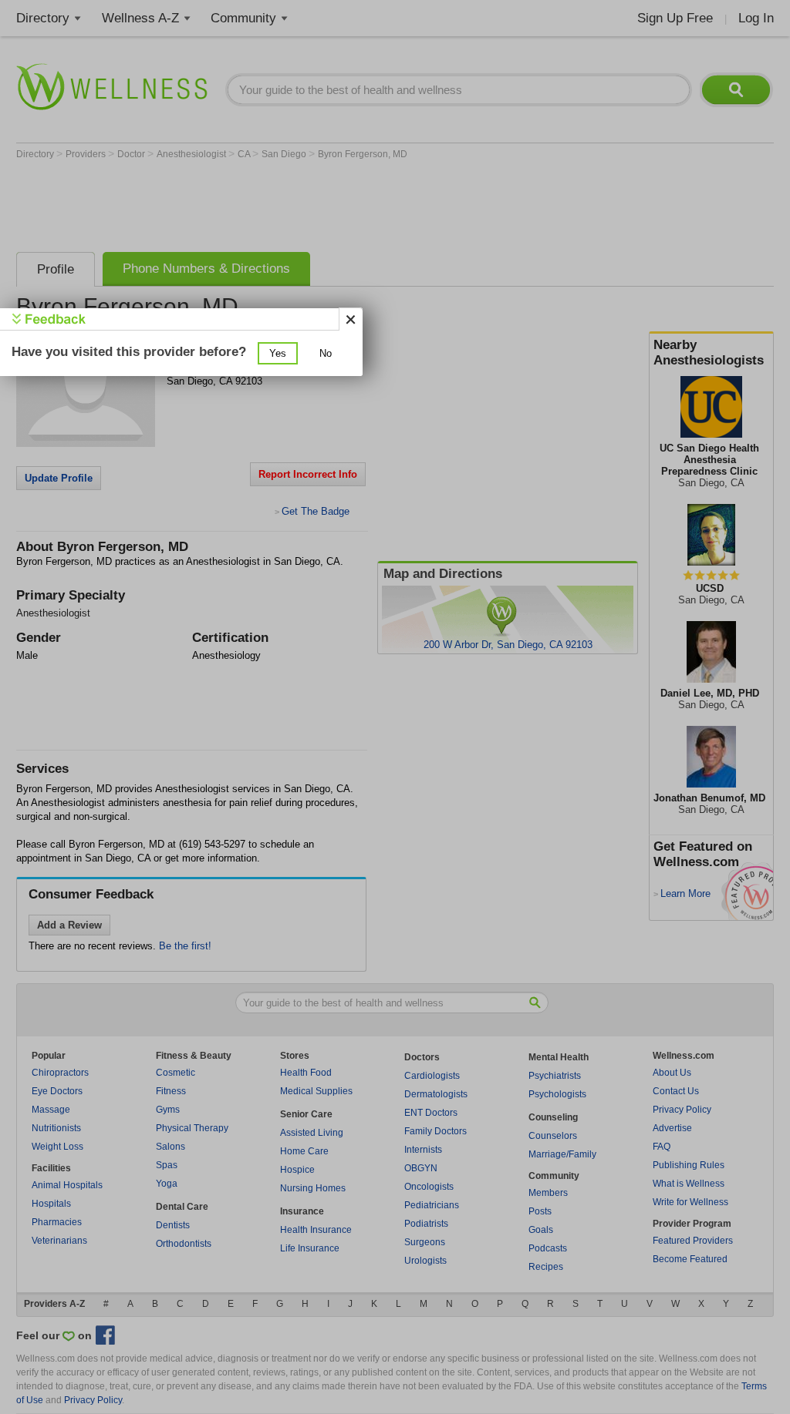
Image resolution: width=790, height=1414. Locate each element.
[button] (278, 353)
